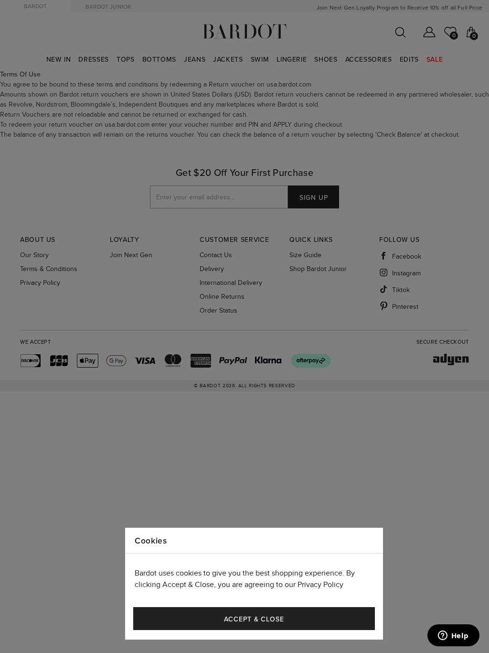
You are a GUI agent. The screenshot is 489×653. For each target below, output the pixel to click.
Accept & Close (254, 619)
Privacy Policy (320, 584)
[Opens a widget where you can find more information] (453, 636)
